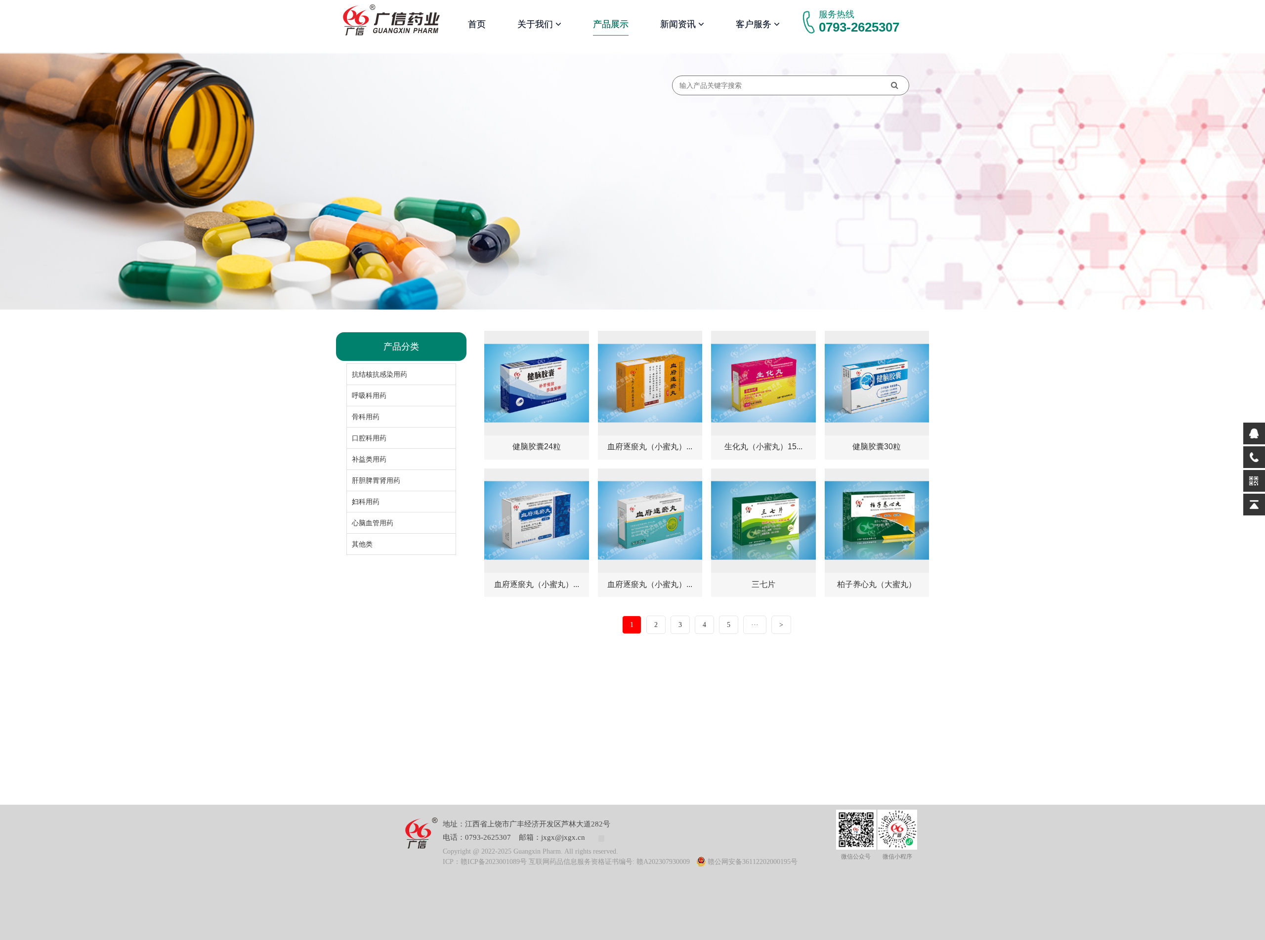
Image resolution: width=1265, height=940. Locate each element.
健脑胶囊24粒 (536, 446)
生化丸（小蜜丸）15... (763, 446)
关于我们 (536, 24)
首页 (477, 24)
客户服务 (755, 24)
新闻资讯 (679, 24)
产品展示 (611, 24)
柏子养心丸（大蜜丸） (876, 584)
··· (755, 624)
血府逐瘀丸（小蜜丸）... (649, 446)
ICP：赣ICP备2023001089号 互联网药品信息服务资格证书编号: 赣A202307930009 (566, 861)
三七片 (763, 584)
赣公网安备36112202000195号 (753, 861)
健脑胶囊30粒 (876, 446)
